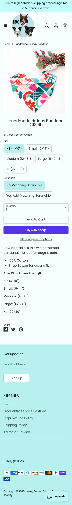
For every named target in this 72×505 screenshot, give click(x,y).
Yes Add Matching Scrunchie (28, 195)
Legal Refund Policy (18, 418)
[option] (36, 81)
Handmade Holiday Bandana (31, 44)
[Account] (55, 24)
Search (9, 404)
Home (6, 44)
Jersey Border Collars (20, 134)
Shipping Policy (15, 425)
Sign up (16, 378)
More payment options (36, 239)
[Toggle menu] (5, 25)
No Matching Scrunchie (24, 185)
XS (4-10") (14, 148)
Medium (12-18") (18, 158)
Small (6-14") (39, 148)
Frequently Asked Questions (25, 411)
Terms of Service (16, 432)
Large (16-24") (49, 158)
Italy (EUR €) (15, 461)
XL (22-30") (15, 169)
